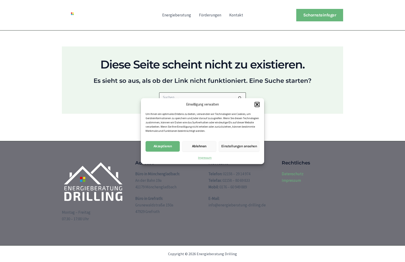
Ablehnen (199, 146)
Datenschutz (293, 173)
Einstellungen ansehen (239, 146)
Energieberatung (176, 15)
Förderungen (210, 15)
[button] (257, 104)
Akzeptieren (163, 146)
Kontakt (236, 15)
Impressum (205, 157)
